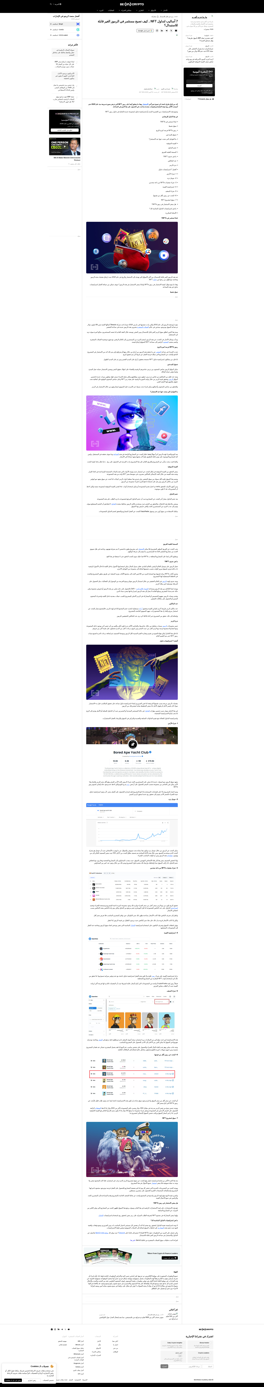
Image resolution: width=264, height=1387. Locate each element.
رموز (153, 976)
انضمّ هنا (188, 99)
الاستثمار (145, 104)
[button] (200, 1344)
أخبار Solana (79, 1367)
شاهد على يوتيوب (75, 164)
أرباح (140, 609)
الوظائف (115, 1352)
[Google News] (52, 1329)
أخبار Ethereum (79, 1354)
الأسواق (98, 1348)
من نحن (115, 1348)
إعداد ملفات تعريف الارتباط (59, 1380)
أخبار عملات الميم (78, 1370)
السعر (100, 1040)
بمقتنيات (170, 855)
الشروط (84, 1380)
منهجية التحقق (62, 1341)
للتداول (113, 504)
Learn (176, 16)
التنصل (71, 1380)
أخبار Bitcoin (80, 1345)
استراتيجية (174, 908)
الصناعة (116, 454)
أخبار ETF (81, 1374)
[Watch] (64, 146)
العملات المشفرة (143, 327)
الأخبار (99, 1341)
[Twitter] (171, 30)
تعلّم (99, 1345)
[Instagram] (157, 30)
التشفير (158, 352)
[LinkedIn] (162, 30)
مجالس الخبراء (96, 1352)
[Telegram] (166, 30)
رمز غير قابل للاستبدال (166, 16)
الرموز (171, 379)
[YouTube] (176, 30)
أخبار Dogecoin (79, 1363)
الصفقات (98, 1108)
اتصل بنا (115, 1345)
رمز (128, 784)
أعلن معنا (115, 1341)
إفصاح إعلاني (63, 1345)
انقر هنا (132, 1240)
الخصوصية (78, 1380)
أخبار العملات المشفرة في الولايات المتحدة (76, 1358)
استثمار (154, 1183)
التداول (147, 711)
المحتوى (166, 342)
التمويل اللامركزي (142, 589)
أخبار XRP (81, 1341)
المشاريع (161, 1228)
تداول (155, 279)
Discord (122, 1233)
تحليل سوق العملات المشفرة (78, 1349)
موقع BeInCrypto (101, 1233)
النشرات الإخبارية (95, 1355)
